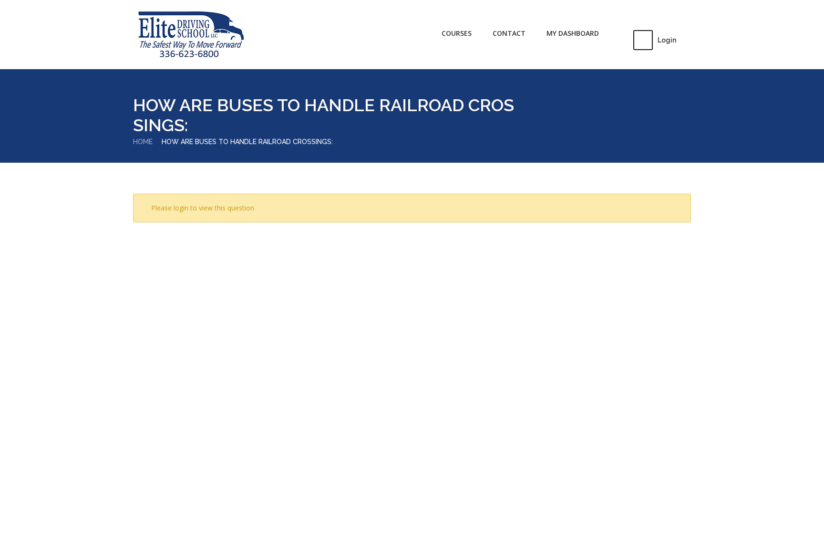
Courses (457, 33)
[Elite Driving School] (190, 35)
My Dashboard (572, 33)
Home (143, 142)
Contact (509, 33)
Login (667, 40)
